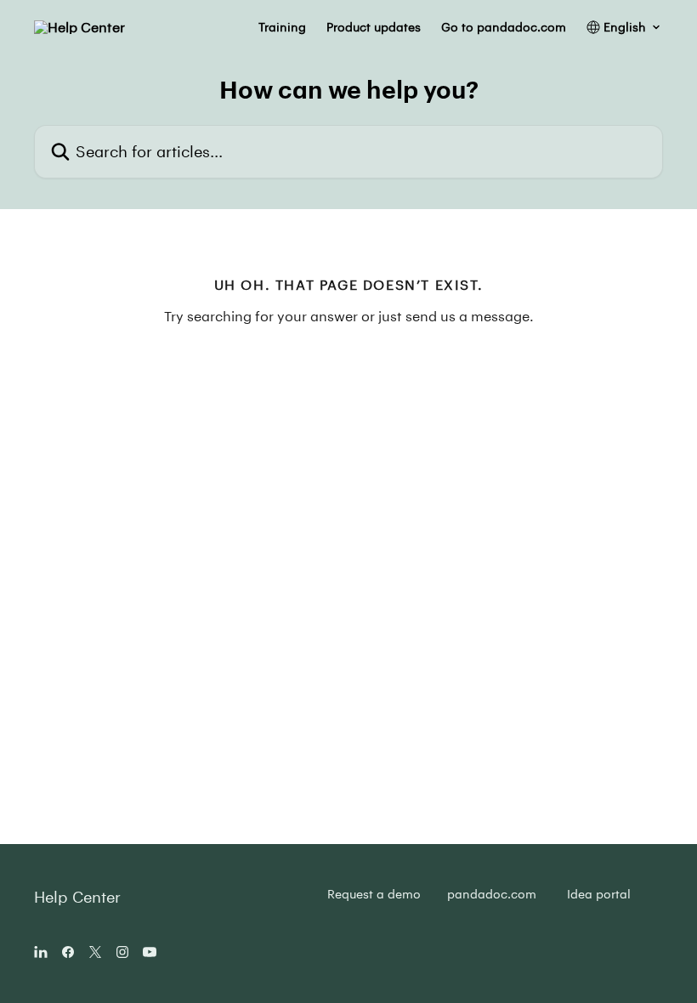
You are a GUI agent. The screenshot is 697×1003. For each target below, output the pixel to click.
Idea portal (599, 894)
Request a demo (374, 894)
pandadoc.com (491, 894)
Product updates (373, 27)
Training (282, 27)
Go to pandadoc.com (503, 27)
